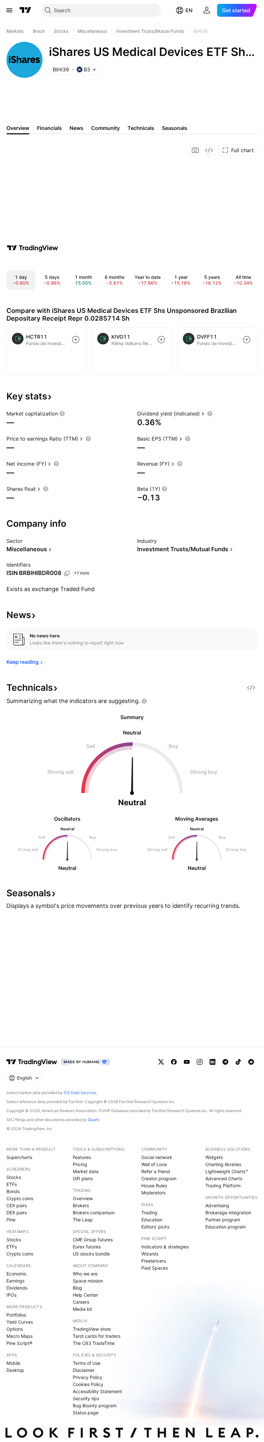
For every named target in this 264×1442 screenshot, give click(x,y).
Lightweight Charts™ (226, 1171)
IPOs (11, 1295)
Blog (77, 1288)
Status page (86, 1412)
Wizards (149, 1253)
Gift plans (83, 1178)
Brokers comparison (94, 1212)
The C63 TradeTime (94, 1343)
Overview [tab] (17, 128)
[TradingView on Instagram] (199, 1061)
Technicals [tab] (140, 128)
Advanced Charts (223, 1178)
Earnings (15, 1280)
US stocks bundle (91, 1253)
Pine (10, 1219)
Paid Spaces (154, 1268)
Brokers (81, 1205)
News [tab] (76, 128)
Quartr (93, 1119)
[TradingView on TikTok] (238, 1061)
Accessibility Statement (97, 1391)
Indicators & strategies (165, 1246)
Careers (81, 1302)
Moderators (153, 1192)
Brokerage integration (228, 1212)
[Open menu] (9, 10)
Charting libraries (223, 1164)
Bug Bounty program (95, 1405)
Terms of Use (86, 1363)
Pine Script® (19, 1343)
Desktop (15, 1370)
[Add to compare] (75, 339)
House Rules (154, 1185)
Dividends (16, 1288)
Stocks (13, 1177)
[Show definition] (62, 413)
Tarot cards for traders (96, 1336)
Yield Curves (19, 1322)
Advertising (217, 1205)
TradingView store (92, 1329)
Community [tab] (105, 128)
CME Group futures (93, 1239)
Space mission (88, 1280)
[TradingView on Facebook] (173, 1061)
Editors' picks (155, 1226)
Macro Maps (19, 1336)
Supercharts (19, 1157)
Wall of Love (154, 1164)
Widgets (214, 1157)
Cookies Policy (88, 1384)
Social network (156, 1157)
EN (189, 10)
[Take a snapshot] (195, 150)
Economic (16, 1273)
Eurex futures (87, 1246)
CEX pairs (16, 1205)
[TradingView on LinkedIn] (212, 1061)
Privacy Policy (87, 1377)
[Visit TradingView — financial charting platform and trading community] (32, 247)
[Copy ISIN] (67, 573)
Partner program (222, 1219)
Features (82, 1157)
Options (14, 1329)
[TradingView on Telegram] (225, 1061)
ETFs (11, 1184)
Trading (149, 1212)
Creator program (158, 1178)
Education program (225, 1226)
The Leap (83, 1219)
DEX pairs (16, 1212)
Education (151, 1219)
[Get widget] (208, 150)
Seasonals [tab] (174, 128)
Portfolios (16, 1315)
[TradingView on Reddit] (251, 1061)
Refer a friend (155, 1171)
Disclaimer (83, 1370)
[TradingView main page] (25, 10)
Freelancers (153, 1261)
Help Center (85, 1295)
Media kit (82, 1309)
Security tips (86, 1398)
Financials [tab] (49, 128)
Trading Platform (222, 1185)
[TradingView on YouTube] (186, 1061)
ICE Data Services (80, 1092)
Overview (83, 1198)
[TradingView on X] (160, 1061)
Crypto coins (19, 1198)
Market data (86, 1171)
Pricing (80, 1164)
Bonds (13, 1191)
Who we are (85, 1273)
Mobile (13, 1363)
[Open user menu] (206, 10)
